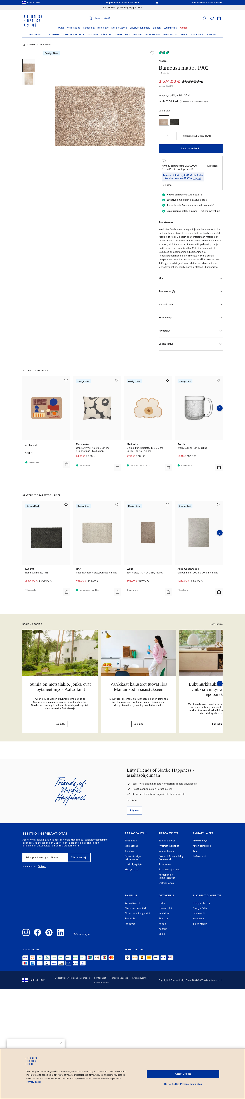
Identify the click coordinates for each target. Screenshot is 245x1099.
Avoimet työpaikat (169, 845)
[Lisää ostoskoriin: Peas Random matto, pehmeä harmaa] (117, 592)
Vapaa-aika (196, 34)
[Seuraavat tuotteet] (220, 408)
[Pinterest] (49, 932)
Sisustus (93, 34)
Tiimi (195, 851)
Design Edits (200, 908)
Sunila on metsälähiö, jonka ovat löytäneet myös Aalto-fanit (60, 686)
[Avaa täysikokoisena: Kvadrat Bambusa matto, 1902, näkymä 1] (100, 101)
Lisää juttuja (216, 624)
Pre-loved (130, 923)
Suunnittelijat (171, 27)
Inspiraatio (103, 27)
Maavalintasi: (29, 866)
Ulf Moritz (164, 73)
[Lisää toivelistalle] (152, 53)
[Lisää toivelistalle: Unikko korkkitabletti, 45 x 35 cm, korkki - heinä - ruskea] (167, 380)
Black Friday (200, 923)
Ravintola (130, 918)
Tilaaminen (131, 840)
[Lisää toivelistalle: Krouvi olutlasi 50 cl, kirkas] (218, 380)
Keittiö (162, 923)
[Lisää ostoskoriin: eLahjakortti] (66, 464)
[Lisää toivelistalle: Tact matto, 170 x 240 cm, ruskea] (167, 505)
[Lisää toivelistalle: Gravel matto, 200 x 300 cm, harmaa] (218, 505)
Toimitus (129, 851)
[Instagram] (26, 932)
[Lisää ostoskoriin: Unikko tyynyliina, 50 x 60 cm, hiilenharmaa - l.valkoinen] (117, 467)
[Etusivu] (23, 44)
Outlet (183, 27)
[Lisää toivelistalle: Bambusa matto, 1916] (66, 505)
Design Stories (119, 27)
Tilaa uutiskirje (79, 857)
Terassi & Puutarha (175, 34)
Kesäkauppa (73, 27)
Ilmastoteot (165, 864)
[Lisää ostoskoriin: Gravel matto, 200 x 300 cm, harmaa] (219, 592)
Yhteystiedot (132, 869)
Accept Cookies (183, 1073)
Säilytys (106, 34)
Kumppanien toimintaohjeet (167, 876)
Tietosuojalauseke (119, 978)
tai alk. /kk (168, 101)
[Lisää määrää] (174, 136)
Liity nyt (197, 178)
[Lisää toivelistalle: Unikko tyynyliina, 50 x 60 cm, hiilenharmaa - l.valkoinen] (117, 380)
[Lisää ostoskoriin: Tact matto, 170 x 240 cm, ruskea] (168, 592)
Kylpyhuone (152, 34)
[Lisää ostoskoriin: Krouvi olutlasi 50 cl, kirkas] (219, 467)
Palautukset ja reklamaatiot (133, 858)
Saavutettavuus (101, 982)
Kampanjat (89, 27)
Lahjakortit (199, 913)
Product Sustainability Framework (171, 858)
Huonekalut (37, 34)
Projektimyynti (201, 840)
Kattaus (163, 928)
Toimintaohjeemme (169, 869)
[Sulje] (61, 1043)
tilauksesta (207, 205)
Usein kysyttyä (133, 864)
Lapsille (211, 34)
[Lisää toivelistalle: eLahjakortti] (66, 380)
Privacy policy (34, 1082)
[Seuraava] (220, 683)
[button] (204, 18)
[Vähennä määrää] (161, 136)
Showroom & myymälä (137, 913)
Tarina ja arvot (167, 840)
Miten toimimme (202, 845)
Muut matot (45, 44)
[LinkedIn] (60, 932)
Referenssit (199, 856)
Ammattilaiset (132, 903)
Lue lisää (131, 800)
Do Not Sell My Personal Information (72, 978)
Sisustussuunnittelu (140, 27)
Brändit (157, 27)
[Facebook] (37, 932)
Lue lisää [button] (166, 184)
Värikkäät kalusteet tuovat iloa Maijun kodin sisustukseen (138, 686)
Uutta (61, 27)
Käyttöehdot (100, 978)
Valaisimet (54, 34)
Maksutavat (131, 845)
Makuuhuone (133, 34)
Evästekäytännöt (140, 978)
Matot (118, 34)
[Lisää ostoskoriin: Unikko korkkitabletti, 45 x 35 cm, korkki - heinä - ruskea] (168, 467)
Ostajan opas (166, 883)
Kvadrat (163, 60)
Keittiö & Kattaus (74, 34)
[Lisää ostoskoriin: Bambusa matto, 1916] (66, 592)
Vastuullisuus (166, 851)
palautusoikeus (198, 199)
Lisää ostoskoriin (190, 148)
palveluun (214, 211)
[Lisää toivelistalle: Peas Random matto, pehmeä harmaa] (117, 505)
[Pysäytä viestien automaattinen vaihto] (157, 2)
